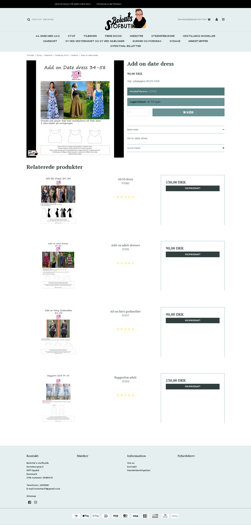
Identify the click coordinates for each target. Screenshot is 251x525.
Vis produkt (192, 188)
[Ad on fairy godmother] (58, 339)
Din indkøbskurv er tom (192, 19)
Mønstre (136, 36)
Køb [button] (190, 112)
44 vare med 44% (48, 36)
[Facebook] (30, 502)
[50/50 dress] (58, 207)
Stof (71, 36)
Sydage (175, 41)
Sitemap (31, 496)
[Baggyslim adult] (58, 405)
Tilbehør (90, 36)
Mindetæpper (198, 41)
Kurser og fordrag (147, 41)
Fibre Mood (113, 36)
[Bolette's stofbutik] (125, 19)
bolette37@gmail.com (47, 488)
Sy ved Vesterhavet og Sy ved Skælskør (94, 41)
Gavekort (50, 41)
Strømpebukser (163, 36)
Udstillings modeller (199, 36)
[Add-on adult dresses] (58, 273)
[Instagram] (36, 502)
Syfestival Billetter (125, 46)
